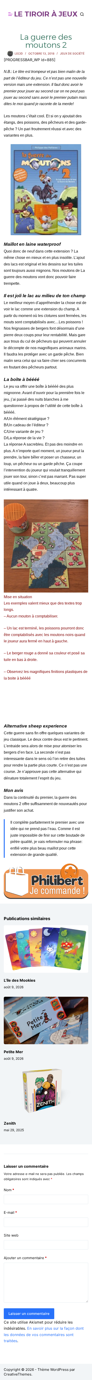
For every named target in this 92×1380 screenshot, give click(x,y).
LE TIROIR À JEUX (46, 14)
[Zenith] (46, 1092)
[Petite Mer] (46, 1020)
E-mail (10, 1212)
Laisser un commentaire (29, 1313)
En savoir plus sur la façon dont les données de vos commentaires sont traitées (44, 1334)
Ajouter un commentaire (25, 1258)
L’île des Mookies (19, 980)
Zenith (10, 1123)
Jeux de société (72, 53)
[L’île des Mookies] (46, 949)
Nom (9, 1190)
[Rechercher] (82, 14)
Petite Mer (13, 1051)
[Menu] (10, 14)
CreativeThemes (17, 1374)
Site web (11, 1235)
